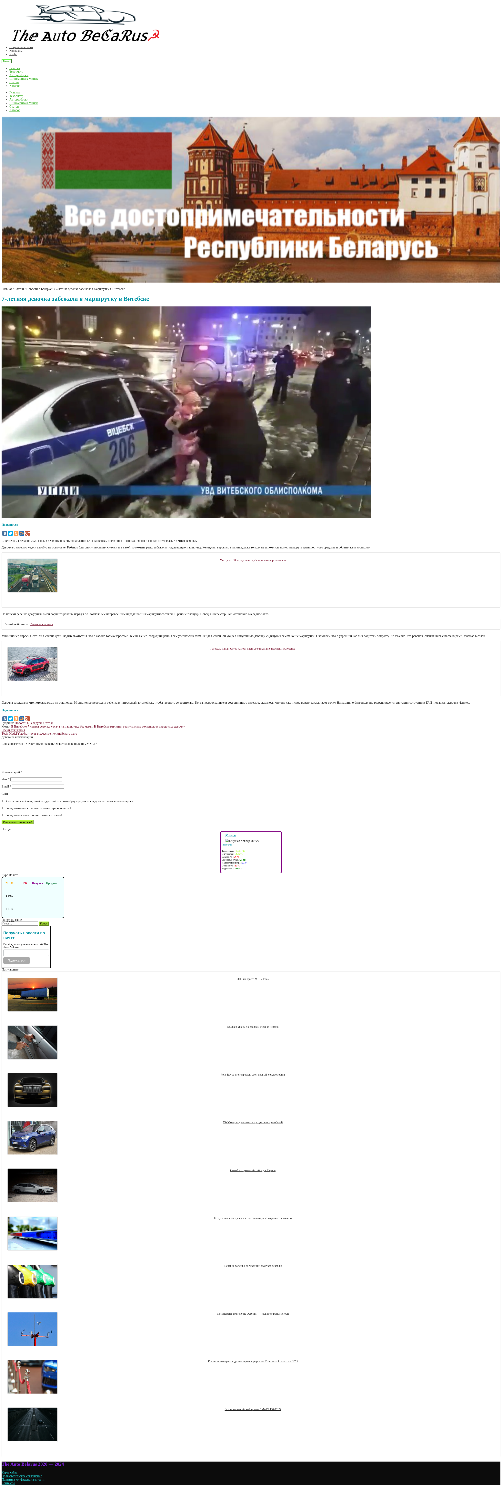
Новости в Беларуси (39, 289)
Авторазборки (18, 75)
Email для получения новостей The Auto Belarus (25, 946)
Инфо (13, 54)
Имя (6, 779)
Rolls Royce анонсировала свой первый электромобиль (253, 1074)
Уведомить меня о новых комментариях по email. (39, 808)
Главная (14, 68)
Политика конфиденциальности (23, 1479)
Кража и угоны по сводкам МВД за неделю (252, 1026)
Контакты (16, 50)
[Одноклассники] (16, 533)
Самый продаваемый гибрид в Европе (253, 1170)
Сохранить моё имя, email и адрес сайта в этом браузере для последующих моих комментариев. (70, 801)
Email (6, 786)
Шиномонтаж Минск (23, 78)
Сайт (5, 793)
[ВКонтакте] (4, 533)
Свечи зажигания (41, 624)
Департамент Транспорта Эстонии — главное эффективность (253, 1313)
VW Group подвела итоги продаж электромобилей (253, 1122)
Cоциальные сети (21, 47)
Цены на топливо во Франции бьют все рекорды (253, 1265)
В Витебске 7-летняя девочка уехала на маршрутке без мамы (51, 726)
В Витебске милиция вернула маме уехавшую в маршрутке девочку (139, 726)
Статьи (14, 82)
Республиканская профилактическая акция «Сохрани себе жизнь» (253, 1218)
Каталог (14, 85)
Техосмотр (16, 71)
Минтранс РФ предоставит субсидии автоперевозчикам (253, 560)
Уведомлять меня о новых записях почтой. (34, 815)
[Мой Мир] (21, 533)
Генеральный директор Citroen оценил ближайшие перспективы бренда (252, 648)
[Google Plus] (27, 533)
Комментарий (12, 772)
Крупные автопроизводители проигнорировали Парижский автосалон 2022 (253, 1361)
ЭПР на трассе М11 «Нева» (253, 979)
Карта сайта (9, 1472)
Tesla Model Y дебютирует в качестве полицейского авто (39, 733)
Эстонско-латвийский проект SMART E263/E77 (253, 1409)
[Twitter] (10, 533)
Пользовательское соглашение (22, 1476)
